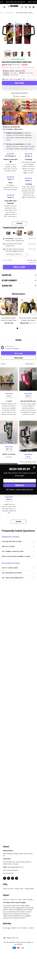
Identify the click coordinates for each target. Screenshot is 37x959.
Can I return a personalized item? (12, 577)
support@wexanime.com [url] (15, 867)
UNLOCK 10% (19, 485)
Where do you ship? (8, 546)
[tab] (17, 328)
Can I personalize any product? (12, 573)
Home (2, 12)
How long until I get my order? (12, 541)
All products (10, 12)
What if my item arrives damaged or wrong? (16, 556)
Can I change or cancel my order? (13, 551)
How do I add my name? (10, 567)
